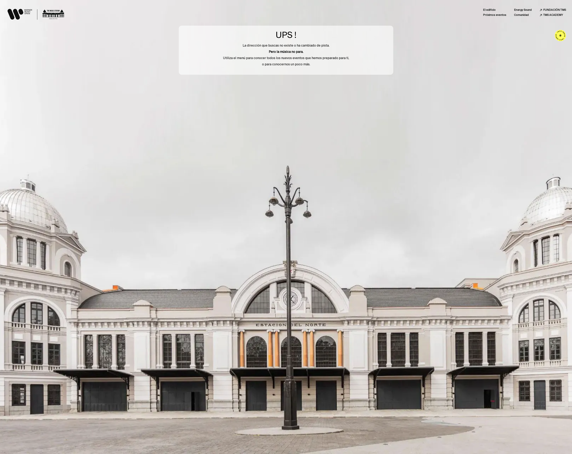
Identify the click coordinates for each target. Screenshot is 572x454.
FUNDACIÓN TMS (554, 9)
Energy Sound (523, 9)
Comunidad (521, 14)
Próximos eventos (494, 14)
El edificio (489, 9)
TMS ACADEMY (553, 14)
